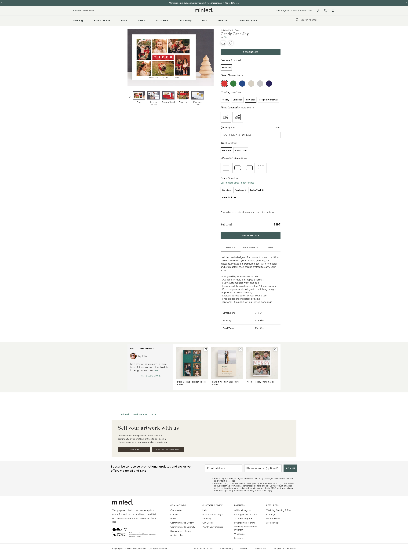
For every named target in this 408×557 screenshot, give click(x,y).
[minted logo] (204, 10)
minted (77, 10)
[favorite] (230, 43)
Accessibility (260, 548)
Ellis (225, 37)
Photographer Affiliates (245, 514)
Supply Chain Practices (284, 548)
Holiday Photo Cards (230, 30)
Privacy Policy (226, 548)
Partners (239, 505)
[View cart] (332, 10)
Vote (310, 10)
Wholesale (239, 533)
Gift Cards (207, 522)
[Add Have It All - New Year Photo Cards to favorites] (240, 349)
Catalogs (270, 514)
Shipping (206, 518)
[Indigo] (269, 83)
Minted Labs (176, 535)
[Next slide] (206, 97)
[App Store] (119, 536)
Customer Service (212, 505)
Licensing (238, 537)
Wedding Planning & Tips (278, 510)
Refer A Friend (273, 518)
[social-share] (223, 43)
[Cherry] (224, 83)
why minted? (250, 247)
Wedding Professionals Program (245, 528)
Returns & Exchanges (212, 514)
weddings (88, 10)
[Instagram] (125, 529)
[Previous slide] (130, 97)
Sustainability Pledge (180, 530)
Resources (272, 505)
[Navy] (242, 83)
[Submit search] (297, 20)
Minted (125, 414)
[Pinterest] (118, 529)
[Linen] (251, 83)
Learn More (134, 449)
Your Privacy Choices (212, 526)
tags (270, 247)
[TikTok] (122, 529)
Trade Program (281, 10)
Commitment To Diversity (182, 526)
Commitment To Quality (182, 522)
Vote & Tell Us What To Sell (168, 449)
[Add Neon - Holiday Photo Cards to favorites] (275, 349)
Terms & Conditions (203, 548)
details (230, 247)
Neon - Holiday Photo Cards (260, 382)
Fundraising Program (244, 522)
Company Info (178, 505)
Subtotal (226, 224)
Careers (174, 514)
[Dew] (260, 83)
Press (173, 518)
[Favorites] (325, 10)
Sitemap (244, 548)
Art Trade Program (243, 518)
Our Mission (176, 510)
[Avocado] (233, 83)
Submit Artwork (298, 10)
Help (204, 510)
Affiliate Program (242, 510)
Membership (272, 522)
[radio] (226, 67)
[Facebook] (114, 529)
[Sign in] (318, 10)
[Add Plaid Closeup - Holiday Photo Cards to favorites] (206, 349)
